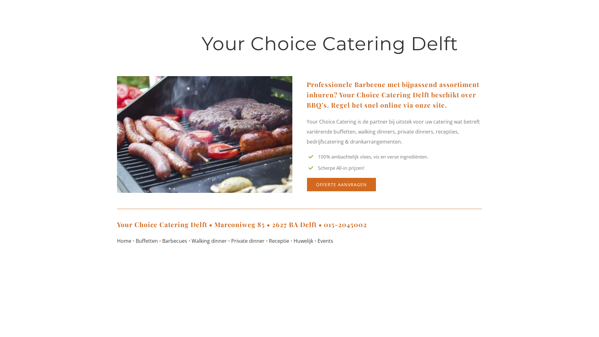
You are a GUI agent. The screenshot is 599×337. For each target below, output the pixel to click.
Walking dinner (209, 240)
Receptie (279, 240)
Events (325, 240)
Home (124, 240)
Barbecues (174, 240)
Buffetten (147, 240)
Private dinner (248, 240)
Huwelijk (303, 240)
